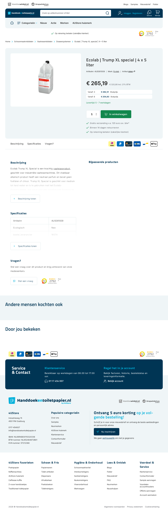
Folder (155, 4)
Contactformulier (58, 439)
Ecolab (116, 71)
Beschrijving (16, 143)
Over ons (55, 418)
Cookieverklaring (152, 507)
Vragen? (49, 143)
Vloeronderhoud (81, 484)
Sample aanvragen (148, 480)
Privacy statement (135, 507)
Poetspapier (14, 467)
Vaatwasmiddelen (44, 41)
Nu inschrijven (108, 431)
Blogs (126, 4)
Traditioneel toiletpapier (19, 488)
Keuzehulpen (112, 488)
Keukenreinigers (81, 480)
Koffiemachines (15, 472)
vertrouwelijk (108, 438)
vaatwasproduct (61, 168)
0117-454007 (14, 427)
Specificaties (34, 143)
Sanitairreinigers (81, 476)
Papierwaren (46, 467)
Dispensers (46, 476)
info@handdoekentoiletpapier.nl (22, 430)
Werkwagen (79, 488)
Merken (64, 23)
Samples (134, 4)
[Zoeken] (107, 13)
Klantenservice (55, 368)
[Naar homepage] (12, 23)
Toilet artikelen (47, 472)
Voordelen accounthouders (147, 485)
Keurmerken (56, 426)
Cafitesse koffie (15, 480)
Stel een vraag (25, 281)
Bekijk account (115, 381)
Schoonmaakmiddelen (23, 41)
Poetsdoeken (47, 484)
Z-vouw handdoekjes (18, 484)
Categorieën (28, 23)
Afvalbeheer (46, 480)
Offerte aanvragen (148, 491)
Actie (53, 23)
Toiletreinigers (47, 488)
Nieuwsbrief (145, 4)
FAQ (109, 480)
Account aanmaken (148, 495)
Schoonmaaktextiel (82, 467)
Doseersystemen (63, 41)
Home (7, 41)
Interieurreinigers (81, 472)
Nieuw (43, 23)
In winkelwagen (118, 114)
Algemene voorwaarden (114, 507)
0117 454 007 (56, 381)
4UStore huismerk (82, 23)
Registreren (137, 13)
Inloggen (127, 13)
